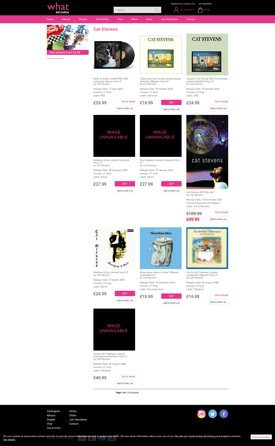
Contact (191, 19)
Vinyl (120, 19)
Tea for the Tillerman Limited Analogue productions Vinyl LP (110, 355)
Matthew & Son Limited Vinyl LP (110, 272)
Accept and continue (261, 437)
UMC (196, 95)
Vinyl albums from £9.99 (64, 52)
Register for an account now (183, 3)
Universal (152, 95)
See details (9, 439)
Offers (134, 19)
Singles (83, 19)
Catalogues (53, 411)
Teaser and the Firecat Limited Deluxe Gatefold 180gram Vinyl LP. (160, 80)
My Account (187, 9)
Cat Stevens (103, 83)
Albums (66, 19)
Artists (73, 411)
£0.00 (207, 9)
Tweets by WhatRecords (55, 58)
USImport (199, 289)
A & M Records (202, 206)
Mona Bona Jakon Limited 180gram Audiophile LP (159, 274)
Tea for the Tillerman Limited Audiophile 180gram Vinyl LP (202, 274)
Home (50, 19)
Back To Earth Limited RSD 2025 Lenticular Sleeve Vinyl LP (110, 80)
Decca (104, 176)
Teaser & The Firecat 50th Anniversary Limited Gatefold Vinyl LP (207, 80)
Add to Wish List (125, 108)
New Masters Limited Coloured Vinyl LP (160, 161)
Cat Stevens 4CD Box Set (200, 192)
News (149, 19)
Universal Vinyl (155, 289)
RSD (103, 95)
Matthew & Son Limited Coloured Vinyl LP (111, 161)
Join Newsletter (205, 3)
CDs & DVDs (102, 19)
